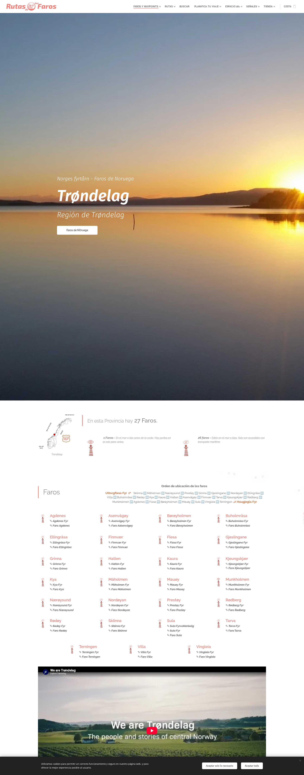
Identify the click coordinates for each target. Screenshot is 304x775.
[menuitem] (147, 6)
